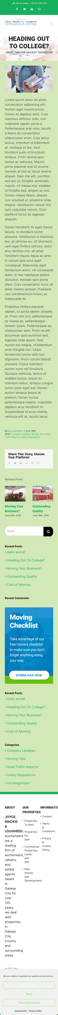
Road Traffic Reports (22, 767)
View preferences (29, 1002)
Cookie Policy (21, 1010)
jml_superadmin (15, 431)
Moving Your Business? (15, 494)
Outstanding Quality (43, 494)
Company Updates (21, 434)
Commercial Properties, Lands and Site (29, 854)
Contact (47, 816)
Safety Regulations (30, 437)
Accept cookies (29, 985)
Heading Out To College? (26, 560)
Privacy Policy (35, 1010)
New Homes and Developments (29, 874)
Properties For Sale (29, 835)
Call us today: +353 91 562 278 (31, 3)
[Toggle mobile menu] (51, 23)
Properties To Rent (29, 822)
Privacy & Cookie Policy (46, 844)
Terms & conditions (47, 827)
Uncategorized (18, 783)
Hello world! (16, 552)
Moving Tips (38, 434)
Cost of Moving (18, 585)
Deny (29, 993)
